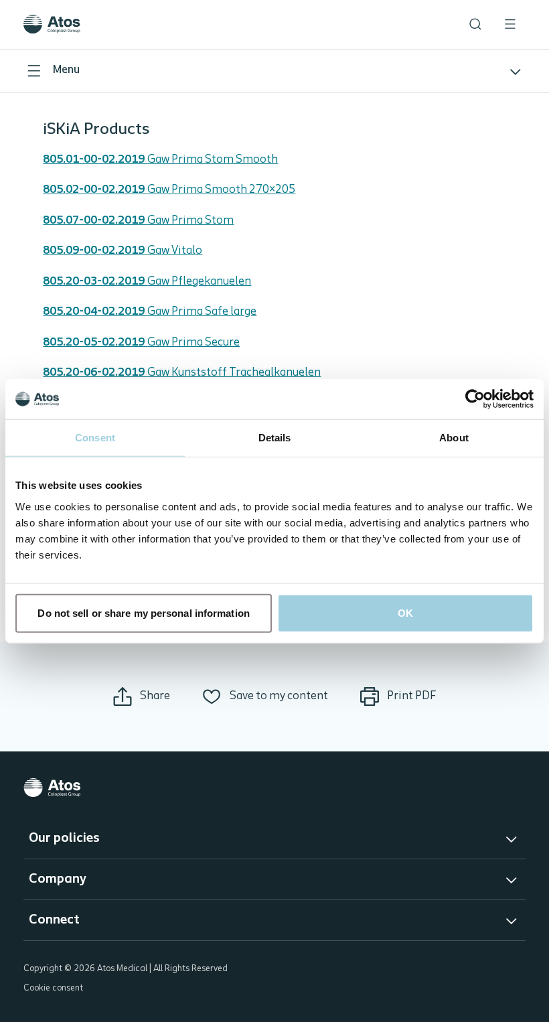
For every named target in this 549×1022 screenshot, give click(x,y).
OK (405, 612)
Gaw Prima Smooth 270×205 (169, 190)
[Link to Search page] (475, 24)
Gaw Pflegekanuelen (147, 281)
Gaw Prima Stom (138, 220)
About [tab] (454, 437)
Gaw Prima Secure (141, 342)
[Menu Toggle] (510, 24)
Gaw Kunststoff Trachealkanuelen (182, 372)
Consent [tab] (95, 437)
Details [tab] (274, 437)
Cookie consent (53, 988)
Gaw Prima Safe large (149, 311)
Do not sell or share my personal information (143, 612)
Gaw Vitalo (122, 251)
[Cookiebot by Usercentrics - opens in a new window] (475, 399)
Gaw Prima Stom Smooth (160, 159)
